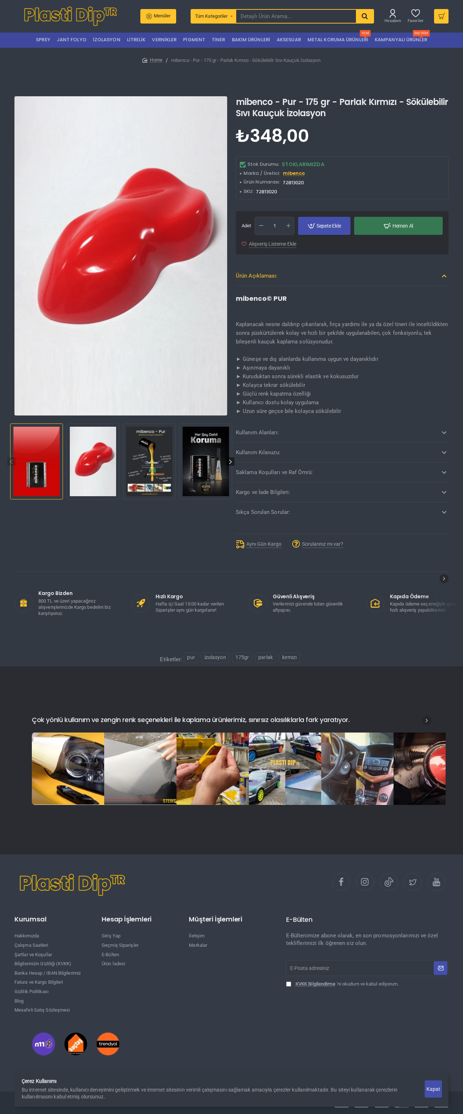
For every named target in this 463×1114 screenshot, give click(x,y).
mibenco (294, 173)
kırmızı (289, 657)
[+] (288, 226)
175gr (242, 657)
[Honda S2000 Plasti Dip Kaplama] (68, 769)
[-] (261, 226)
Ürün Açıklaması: (257, 276)
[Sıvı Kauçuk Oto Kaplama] (285, 769)
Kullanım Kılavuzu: (258, 452)
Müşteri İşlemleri (215, 919)
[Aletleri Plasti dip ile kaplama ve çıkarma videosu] (213, 769)
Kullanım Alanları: (257, 432)
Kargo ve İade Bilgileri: (263, 492)
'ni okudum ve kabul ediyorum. (347, 984)
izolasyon (215, 657)
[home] (152, 60)
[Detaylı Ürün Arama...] (364, 16)
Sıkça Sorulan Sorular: (263, 512)
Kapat (433, 1089)
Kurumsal (30, 919)
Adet (246, 225)
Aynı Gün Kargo (263, 544)
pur (191, 657)
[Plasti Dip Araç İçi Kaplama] (357, 769)
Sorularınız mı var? (322, 544)
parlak (265, 657)
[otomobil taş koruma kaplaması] (140, 769)
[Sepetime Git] (441, 16)
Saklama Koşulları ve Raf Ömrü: (274, 472)
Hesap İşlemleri (127, 919)
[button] (11, 461)
